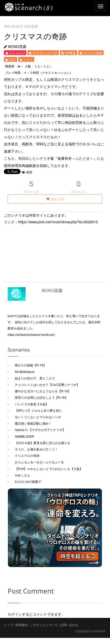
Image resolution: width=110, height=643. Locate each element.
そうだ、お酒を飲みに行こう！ (36, 449)
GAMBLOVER (24, 436)
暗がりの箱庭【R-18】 (30, 365)
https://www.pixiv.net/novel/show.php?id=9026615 (58, 221)
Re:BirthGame (25, 371)
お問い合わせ (69, 624)
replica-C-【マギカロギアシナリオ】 (40, 429)
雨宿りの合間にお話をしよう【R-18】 (41, 397)
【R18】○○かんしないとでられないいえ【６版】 (49, 468)
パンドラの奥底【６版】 (32, 404)
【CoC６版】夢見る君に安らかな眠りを (42, 442)
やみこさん (22, 475)
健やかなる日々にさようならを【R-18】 (43, 391)
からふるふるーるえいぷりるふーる (39, 462)
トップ (8, 624)
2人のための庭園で (28, 481)
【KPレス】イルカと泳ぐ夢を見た (38, 410)
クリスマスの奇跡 (27, 455)
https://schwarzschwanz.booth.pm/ (31, 334)
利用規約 (21, 624)
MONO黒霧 (52, 290)
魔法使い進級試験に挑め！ (33, 423)
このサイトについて (44, 624)
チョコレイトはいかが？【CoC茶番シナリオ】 (47, 384)
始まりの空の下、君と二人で (35, 378)
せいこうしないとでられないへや (38, 417)
